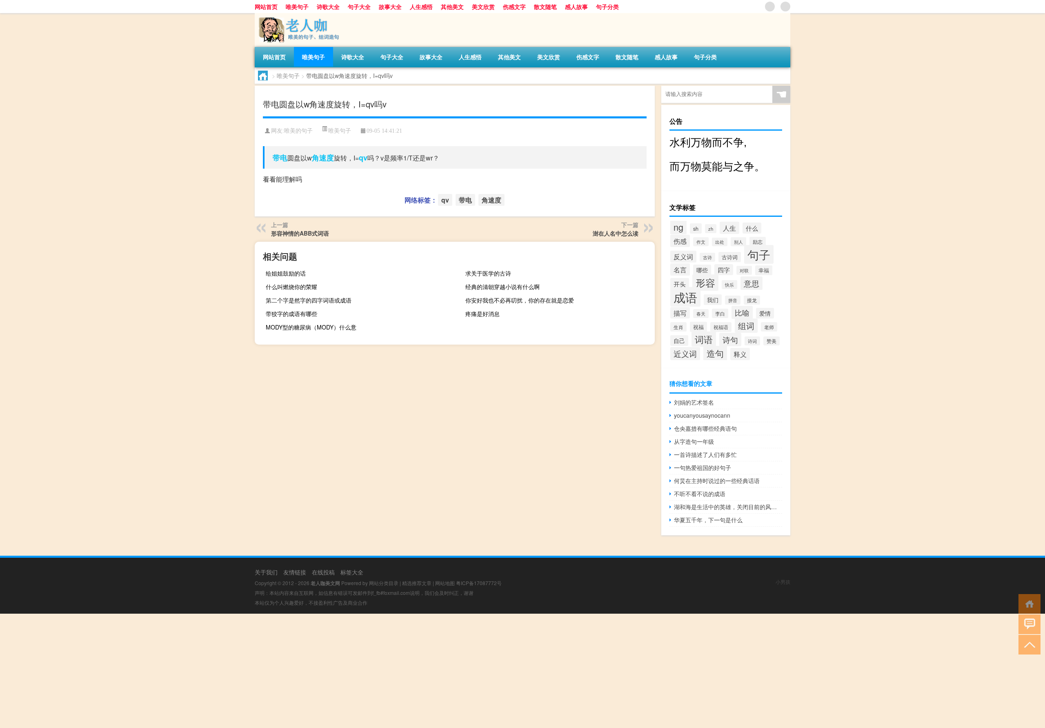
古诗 (707, 257)
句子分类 (607, 6)
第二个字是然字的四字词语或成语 (308, 300)
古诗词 (730, 257)
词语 (704, 339)
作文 (700, 241)
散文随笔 (545, 6)
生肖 (678, 326)
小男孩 (783, 581)
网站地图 (445, 582)
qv (363, 157)
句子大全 (359, 6)
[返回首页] (1027, 603)
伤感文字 (514, 6)
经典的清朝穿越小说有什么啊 (502, 287)
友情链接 (294, 572)
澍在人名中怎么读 (615, 233)
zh (710, 228)
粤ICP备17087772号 (479, 582)
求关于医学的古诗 (488, 273)
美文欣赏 (483, 6)
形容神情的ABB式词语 (300, 233)
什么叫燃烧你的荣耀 (291, 287)
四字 (724, 269)
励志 (758, 241)
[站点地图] (770, 6)
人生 (729, 228)
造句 (715, 353)
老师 (769, 326)
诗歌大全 (328, 6)
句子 (758, 254)
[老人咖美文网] (297, 16)
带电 (280, 157)
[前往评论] (1027, 623)
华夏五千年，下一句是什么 (708, 520)
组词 (746, 326)
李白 (720, 313)
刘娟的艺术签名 (694, 402)
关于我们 (266, 572)
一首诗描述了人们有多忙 (705, 454)
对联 (744, 270)
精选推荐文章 (416, 582)
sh (695, 228)
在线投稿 (323, 572)
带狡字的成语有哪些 (291, 313)
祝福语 (721, 327)
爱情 (765, 313)
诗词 (752, 341)
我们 (712, 300)
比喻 (742, 312)
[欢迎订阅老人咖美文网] (785, 6)
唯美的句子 (298, 131)
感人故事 (576, 6)
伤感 (680, 241)
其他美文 (452, 6)
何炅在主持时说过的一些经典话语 (717, 480)
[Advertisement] (245, 671)
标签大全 (351, 572)
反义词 (683, 256)
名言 (680, 269)
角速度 (323, 157)
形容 (705, 282)
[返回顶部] (1027, 644)
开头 (680, 283)
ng (678, 226)
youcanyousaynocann (702, 415)
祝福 (698, 327)
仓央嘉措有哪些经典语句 (705, 428)
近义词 (685, 353)
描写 (680, 312)
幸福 (763, 270)
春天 (700, 313)
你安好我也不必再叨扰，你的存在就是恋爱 (519, 300)
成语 (685, 296)
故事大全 (390, 6)
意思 (751, 283)
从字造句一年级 (694, 441)
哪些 (702, 270)
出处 (719, 242)
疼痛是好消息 (482, 313)
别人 (738, 241)
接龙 (752, 300)
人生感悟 (421, 6)
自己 (679, 340)
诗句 (730, 339)
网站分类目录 (383, 582)
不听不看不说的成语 (699, 494)
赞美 (771, 341)
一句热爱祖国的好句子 (702, 467)
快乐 (729, 284)
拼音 (732, 300)
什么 (752, 228)
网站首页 (266, 6)
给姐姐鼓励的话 (286, 273)
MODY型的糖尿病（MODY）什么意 (311, 327)
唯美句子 (297, 6)
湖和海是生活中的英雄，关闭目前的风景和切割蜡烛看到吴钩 (728, 507)
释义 (740, 354)
